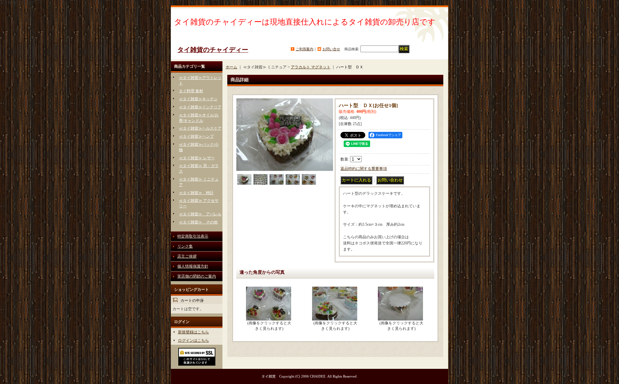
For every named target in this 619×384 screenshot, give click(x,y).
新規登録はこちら (193, 332)
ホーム (231, 67)
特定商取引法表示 (192, 236)
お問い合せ (331, 49)
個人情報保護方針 (192, 266)
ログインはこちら (193, 340)
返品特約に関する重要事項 (363, 168)
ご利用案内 (304, 49)
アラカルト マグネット (310, 67)
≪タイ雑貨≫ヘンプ (196, 136)
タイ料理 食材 (191, 91)
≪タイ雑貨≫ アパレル (200, 214)
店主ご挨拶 (187, 256)
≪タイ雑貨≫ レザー (197, 158)
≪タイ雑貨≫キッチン (198, 99)
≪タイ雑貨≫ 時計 (196, 193)
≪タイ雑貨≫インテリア (200, 107)
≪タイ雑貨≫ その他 (198, 222)
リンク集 (185, 246)
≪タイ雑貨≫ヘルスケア (200, 128)
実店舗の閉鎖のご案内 (196, 276)
